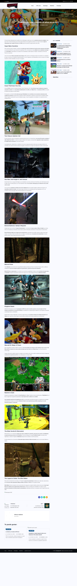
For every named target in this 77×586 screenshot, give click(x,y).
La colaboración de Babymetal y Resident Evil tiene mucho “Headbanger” (64, 47)
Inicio (32, 5)
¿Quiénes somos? (28, 550)
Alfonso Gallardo (11, 534)
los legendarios (15, 482)
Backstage (45, 5)
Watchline (52, 5)
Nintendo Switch (42, 272)
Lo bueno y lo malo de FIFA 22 (12, 531)
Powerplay (59, 5)
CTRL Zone (38, 5)
